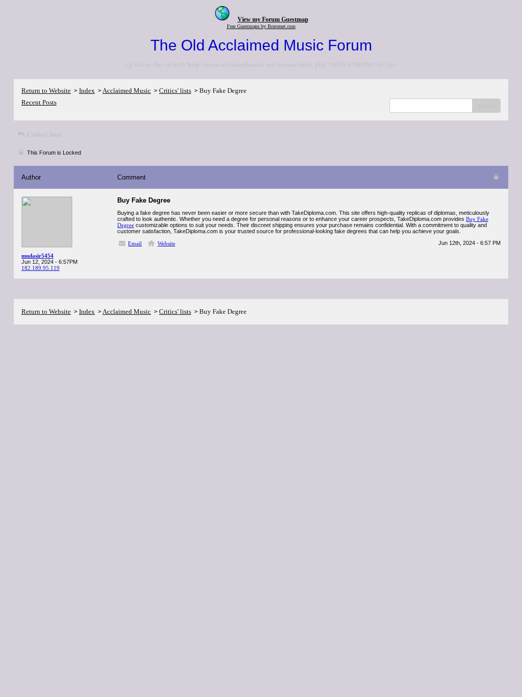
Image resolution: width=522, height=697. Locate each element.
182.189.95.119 (40, 268)
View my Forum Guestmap (273, 19)
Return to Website (46, 90)
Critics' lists (175, 90)
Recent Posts (39, 102)
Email (135, 243)
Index (87, 90)
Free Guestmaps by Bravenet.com (261, 26)
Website (166, 243)
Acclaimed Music (126, 90)
